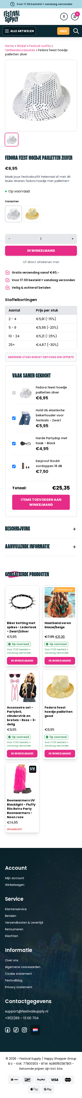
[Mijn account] (64, 16)
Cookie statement (18, 974)
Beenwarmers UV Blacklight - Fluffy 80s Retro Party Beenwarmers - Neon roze (21, 808)
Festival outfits (40, 46)
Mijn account (14, 878)
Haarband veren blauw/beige (58, 625)
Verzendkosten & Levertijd (24, 922)
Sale (63, 31)
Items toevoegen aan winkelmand (41, 502)
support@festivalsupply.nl (26, 1011)
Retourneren (14, 929)
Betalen (10, 916)
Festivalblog (13, 980)
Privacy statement (18, 987)
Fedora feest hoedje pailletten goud (59, 711)
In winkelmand (41, 250)
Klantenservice (16, 909)
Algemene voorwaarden (22, 967)
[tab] (41, 529)
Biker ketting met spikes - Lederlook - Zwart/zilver (21, 627)
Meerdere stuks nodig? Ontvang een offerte (41, 357)
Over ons (11, 960)
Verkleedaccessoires (20, 50)
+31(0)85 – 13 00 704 (22, 1018)
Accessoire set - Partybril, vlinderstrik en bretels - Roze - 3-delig (21, 715)
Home (9, 46)
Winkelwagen (14, 885)
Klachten (11, 936)
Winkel (21, 46)
